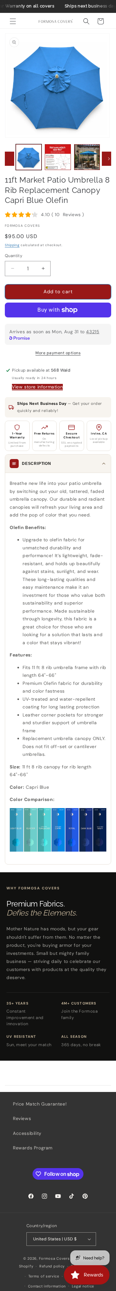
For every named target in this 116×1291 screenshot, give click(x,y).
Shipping (12, 245)
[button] (13, 21)
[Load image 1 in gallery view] (29, 157)
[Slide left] (7, 159)
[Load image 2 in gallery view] (58, 157)
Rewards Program (33, 1148)
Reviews (22, 1118)
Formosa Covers (54, 1258)
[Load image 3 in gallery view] (87, 157)
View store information (37, 387)
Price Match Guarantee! (40, 1104)
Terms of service (43, 1276)
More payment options (58, 352)
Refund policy (52, 1266)
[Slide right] (109, 159)
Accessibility (27, 1133)
